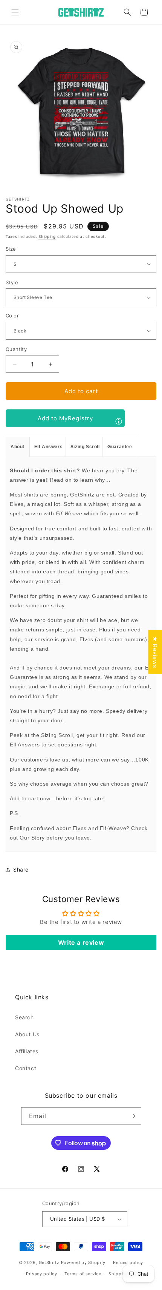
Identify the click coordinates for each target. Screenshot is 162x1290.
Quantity (16, 349)
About (17, 446)
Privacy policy (41, 1273)
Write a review (81, 942)
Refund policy (128, 1262)
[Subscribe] (132, 1116)
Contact (25, 1068)
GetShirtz (49, 1262)
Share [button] (21, 869)
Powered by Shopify (83, 1262)
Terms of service (82, 1273)
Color (12, 316)
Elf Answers (48, 446)
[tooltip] (119, 421)
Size (11, 249)
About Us (27, 1034)
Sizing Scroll (85, 446)
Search (24, 1017)
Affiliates (26, 1051)
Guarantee (119, 446)
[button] (15, 12)
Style (12, 282)
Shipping (47, 236)
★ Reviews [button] (155, 652)
